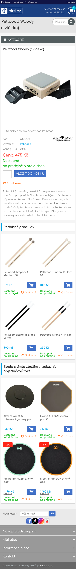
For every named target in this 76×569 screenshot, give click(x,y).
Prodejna (70, 2)
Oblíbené (32, 2)
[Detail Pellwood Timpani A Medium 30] (20, 252)
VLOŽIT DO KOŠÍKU (30, 173)
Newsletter (10, 513)
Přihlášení (6, 2)
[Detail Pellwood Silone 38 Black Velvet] (20, 315)
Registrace (18, 2)
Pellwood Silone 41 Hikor (55, 334)
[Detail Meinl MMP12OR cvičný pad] (56, 459)
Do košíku (31, 285)
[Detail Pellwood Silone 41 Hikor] (56, 315)
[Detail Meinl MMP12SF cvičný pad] (20, 459)
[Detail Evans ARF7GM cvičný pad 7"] (56, 396)
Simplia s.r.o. (46, 565)
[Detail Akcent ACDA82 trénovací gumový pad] (20, 396)
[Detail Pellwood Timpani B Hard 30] (56, 252)
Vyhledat (71, 21)
